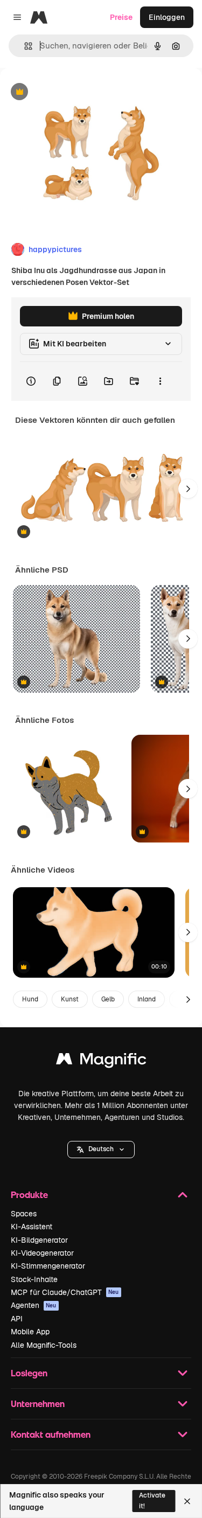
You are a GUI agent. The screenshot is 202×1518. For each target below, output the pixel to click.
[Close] (187, 1501)
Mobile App (30, 1331)
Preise (121, 17)
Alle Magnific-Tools (43, 1345)
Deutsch (101, 1149)
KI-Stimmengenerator (48, 1266)
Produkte (29, 1194)
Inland (146, 999)
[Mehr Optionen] (160, 381)
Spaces (24, 1213)
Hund (30, 999)
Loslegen (29, 1372)
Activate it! (152, 1500)
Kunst (70, 999)
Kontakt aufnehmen (50, 1434)
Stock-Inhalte (34, 1279)
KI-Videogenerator (42, 1253)
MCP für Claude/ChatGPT (65, 1292)
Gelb (108, 999)
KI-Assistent (31, 1226)
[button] (101, 1149)
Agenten (34, 1305)
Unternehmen (38, 1403)
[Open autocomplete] (24, 46)
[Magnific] (101, 1061)
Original (69, 92)
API (17, 1319)
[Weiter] (188, 488)
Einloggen (167, 17)
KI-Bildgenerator (39, 1240)
